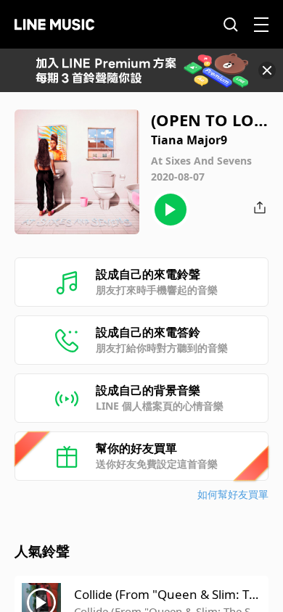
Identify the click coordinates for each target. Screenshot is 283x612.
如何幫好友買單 (232, 494)
